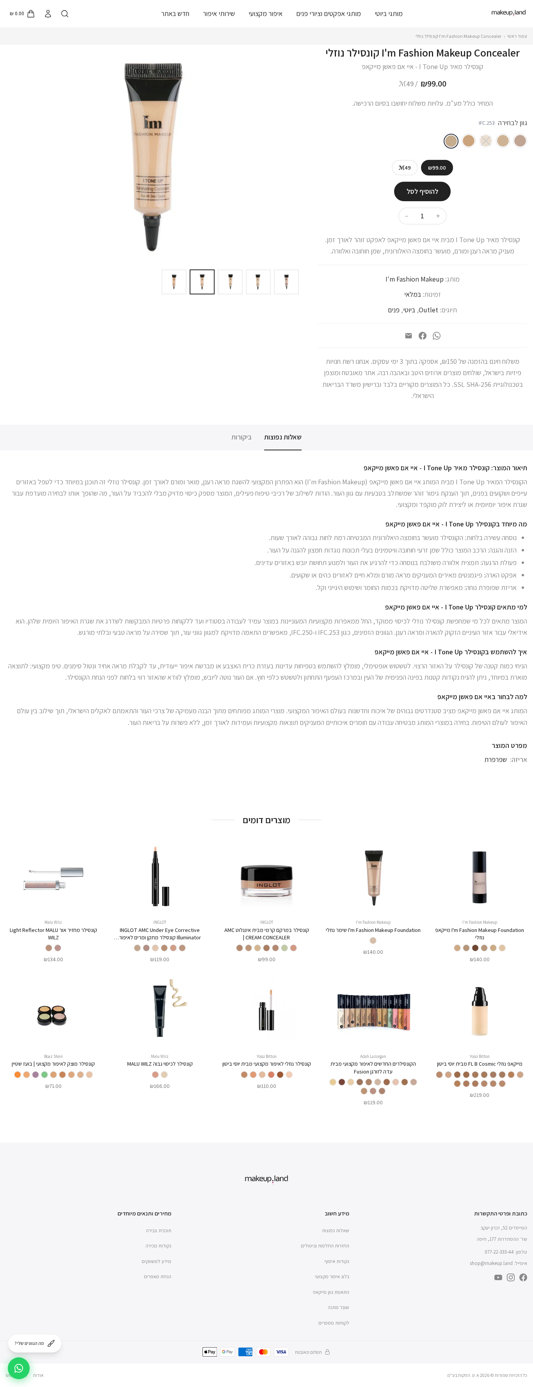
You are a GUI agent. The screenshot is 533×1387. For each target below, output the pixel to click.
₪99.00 (437, 167)
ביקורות (241, 436)
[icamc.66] (248, 947)
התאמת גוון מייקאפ (331, 1292)
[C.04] (62, 1074)
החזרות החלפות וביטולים (325, 1245)
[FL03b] (511, 1074)
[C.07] (53, 1074)
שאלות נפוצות (283, 436)
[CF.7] (332, 1082)
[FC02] (280, 1074)
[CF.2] (382, 1091)
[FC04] (262, 1074)
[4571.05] (155, 1074)
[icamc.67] (239, 947)
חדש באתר (175, 13)
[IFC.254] (469, 141)
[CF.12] (395, 1082)
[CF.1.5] (377, 1082)
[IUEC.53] (173, 947)
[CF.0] (413, 1082)
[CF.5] (350, 1082)
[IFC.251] (503, 141)
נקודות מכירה (158, 1245)
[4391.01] (57, 947)
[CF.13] (386, 1082)
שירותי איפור (219, 13)
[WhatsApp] (437, 336)
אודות (38, 1375)
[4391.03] (48, 947)
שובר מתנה (338, 1307)
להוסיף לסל (422, 191)
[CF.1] (373, 1091)
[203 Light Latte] (457, 947)
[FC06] (244, 1074)
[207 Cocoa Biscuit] (466, 947)
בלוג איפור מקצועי (332, 1276)
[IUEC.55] (164, 947)
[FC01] (289, 1074)
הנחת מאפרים (157, 1276)
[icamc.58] (293, 947)
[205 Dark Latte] (493, 947)
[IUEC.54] (137, 947)
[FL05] (484, 1074)
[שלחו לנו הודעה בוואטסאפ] (19, 1368)
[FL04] (502, 1074)
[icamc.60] (284, 947)
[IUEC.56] (146, 947)
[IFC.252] (486, 141)
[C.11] (35, 1074)
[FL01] (439, 1074)
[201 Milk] (502, 947)
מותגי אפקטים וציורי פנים (328, 13)
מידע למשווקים (156, 1261)
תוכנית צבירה (158, 1230)
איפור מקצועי (265, 13)
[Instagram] (511, 1277)
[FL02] (493, 1083)
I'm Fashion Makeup (415, 279)
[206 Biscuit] (484, 947)
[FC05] (253, 1074)
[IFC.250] (520, 141)
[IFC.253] (451, 141)
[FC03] (271, 1074)
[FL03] (475, 1083)
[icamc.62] (275, 947)
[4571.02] (164, 1074)
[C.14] (17, 1074)
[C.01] (89, 1074)
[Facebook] (422, 336)
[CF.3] (368, 1082)
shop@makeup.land (491, 1263)
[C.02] (80, 1074)
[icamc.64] (257, 947)
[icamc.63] (266, 947)
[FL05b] (466, 1074)
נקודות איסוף (336, 1261)
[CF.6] (341, 1082)
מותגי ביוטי (389, 13)
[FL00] (520, 1074)
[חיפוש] (64, 13)
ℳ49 (405, 167)
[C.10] (44, 1074)
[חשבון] (47, 13)
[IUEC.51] (155, 947)
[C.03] (71, 1074)
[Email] (408, 336)
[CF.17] (364, 1091)
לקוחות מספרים (333, 1323)
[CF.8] (404, 1082)
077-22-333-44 (499, 1252)
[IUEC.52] (182, 947)
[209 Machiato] (475, 947)
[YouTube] (498, 1277)
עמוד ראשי (517, 36)
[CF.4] (359, 1082)
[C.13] (26, 1074)
